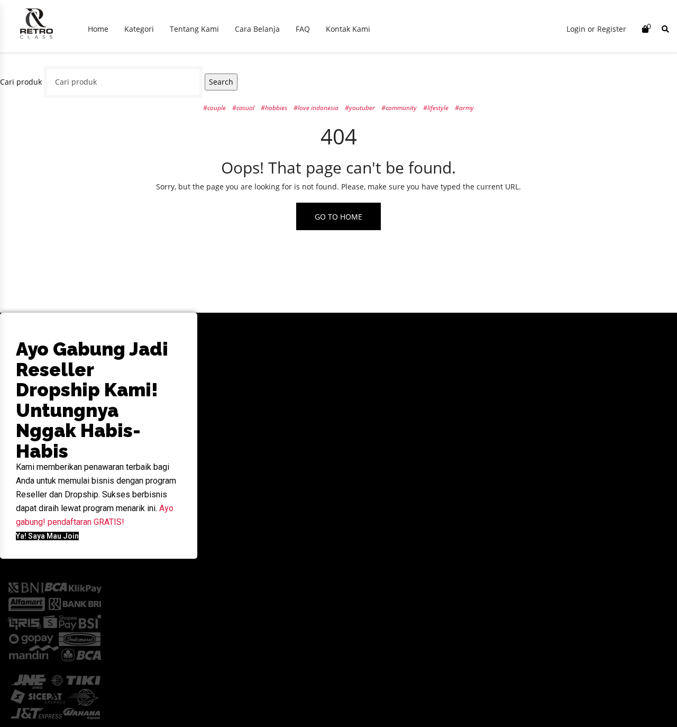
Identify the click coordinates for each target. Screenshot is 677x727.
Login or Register (596, 29)
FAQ (303, 29)
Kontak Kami (348, 29)
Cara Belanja (257, 29)
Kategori (139, 29)
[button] (47, 536)
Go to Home (338, 217)
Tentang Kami (194, 29)
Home (98, 29)
